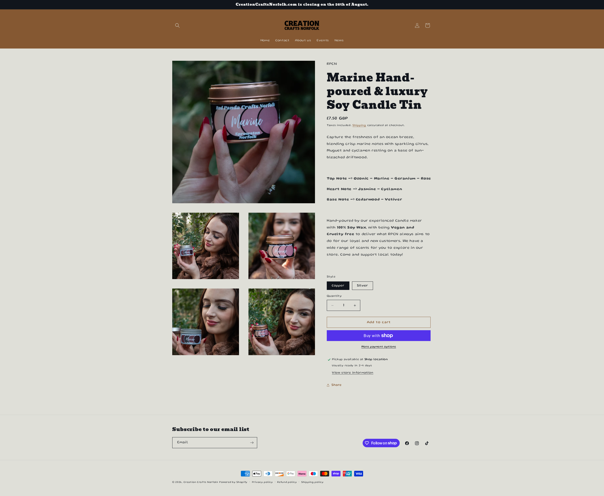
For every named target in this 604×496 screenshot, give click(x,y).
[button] (177, 25)
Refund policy (287, 482)
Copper (338, 285)
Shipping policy (312, 482)
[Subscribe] (252, 442)
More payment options (378, 347)
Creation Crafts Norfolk (201, 482)
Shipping (359, 125)
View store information (352, 372)
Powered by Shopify (233, 482)
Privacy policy (262, 482)
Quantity (334, 296)
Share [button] (336, 385)
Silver (362, 285)
